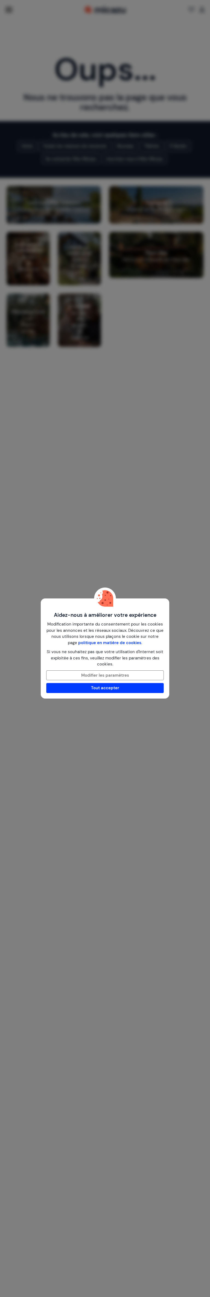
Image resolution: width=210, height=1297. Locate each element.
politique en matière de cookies (109, 642)
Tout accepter (105, 688)
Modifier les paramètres (105, 675)
